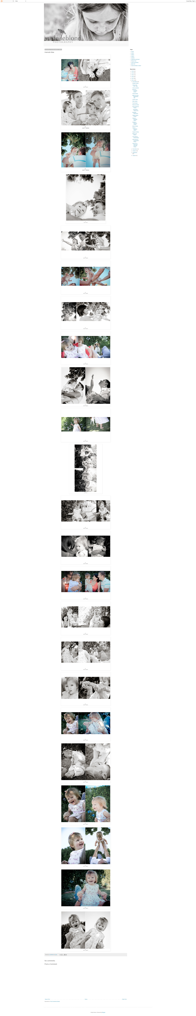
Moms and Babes (134, 134)
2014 (133, 74)
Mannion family (135, 104)
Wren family (134, 101)
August (134, 155)
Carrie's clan (135, 99)
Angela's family (135, 132)
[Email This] (60, 954)
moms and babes (135, 62)
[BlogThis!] (62, 954)
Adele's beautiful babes (134, 129)
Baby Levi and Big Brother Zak (135, 96)
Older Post (124, 999)
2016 (133, 71)
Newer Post (47, 999)
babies (132, 56)
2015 (133, 73)
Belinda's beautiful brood (134, 90)
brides (132, 53)
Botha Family (135, 126)
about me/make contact (136, 65)
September (135, 152)
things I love (133, 60)
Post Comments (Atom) (55, 1001)
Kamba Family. (135, 83)
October (134, 150)
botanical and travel (135, 59)
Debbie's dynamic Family (134, 123)
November (135, 149)
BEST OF (133, 64)
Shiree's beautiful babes (134, 119)
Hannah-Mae (135, 93)
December (135, 81)
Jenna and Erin (135, 88)
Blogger (103, 1012)
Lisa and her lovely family (135, 137)
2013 (133, 76)
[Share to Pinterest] (66, 954)
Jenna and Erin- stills (135, 86)
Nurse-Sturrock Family (135, 107)
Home (86, 999)
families (133, 57)
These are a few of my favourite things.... (135, 145)
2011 (133, 80)
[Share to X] (63, 954)
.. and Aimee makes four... (135, 110)
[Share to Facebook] (64, 954)
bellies (132, 54)
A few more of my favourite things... (135, 140)
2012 (133, 78)
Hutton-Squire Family (135, 116)
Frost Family (135, 103)
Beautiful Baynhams (135, 113)
